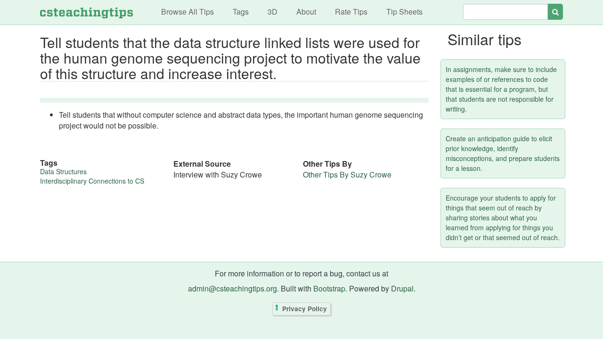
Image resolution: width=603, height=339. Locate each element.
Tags (241, 11)
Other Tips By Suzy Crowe (347, 174)
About (306, 11)
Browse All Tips (187, 11)
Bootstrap (329, 288)
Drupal (402, 288)
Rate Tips (351, 11)
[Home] (86, 12)
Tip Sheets (404, 11)
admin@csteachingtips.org (232, 288)
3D (272, 11)
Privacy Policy (304, 308)
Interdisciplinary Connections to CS (92, 181)
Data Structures (63, 171)
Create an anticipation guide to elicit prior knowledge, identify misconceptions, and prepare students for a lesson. (503, 153)
